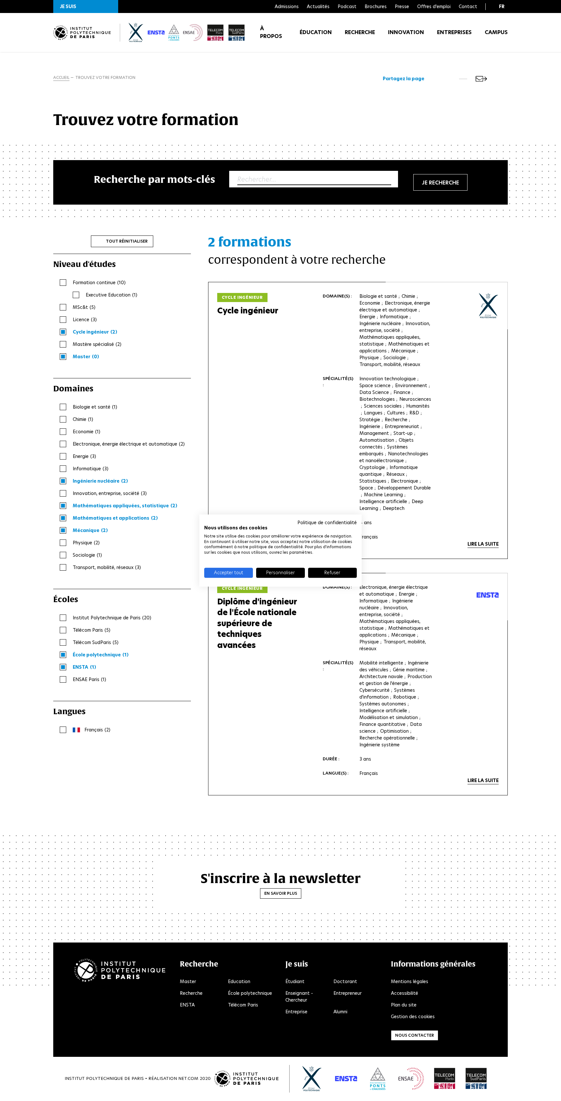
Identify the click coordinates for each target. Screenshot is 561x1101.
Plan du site (404, 1005)
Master (188, 981)
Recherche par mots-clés (154, 179)
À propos (271, 32)
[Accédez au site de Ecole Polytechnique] (312, 1078)
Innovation (406, 32)
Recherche (360, 32)
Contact (468, 6)
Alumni (340, 1011)
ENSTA (187, 1005)
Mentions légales (409, 981)
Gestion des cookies (413, 1016)
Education (239, 981)
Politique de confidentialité (327, 522)
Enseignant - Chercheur (299, 996)
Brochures (376, 6)
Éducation (316, 32)
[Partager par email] (481, 79)
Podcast (347, 6)
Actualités (318, 6)
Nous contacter (414, 1035)
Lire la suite (483, 544)
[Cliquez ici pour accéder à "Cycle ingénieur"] (489, 305)
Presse (402, 6)
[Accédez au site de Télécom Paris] (444, 1078)
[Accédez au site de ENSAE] (411, 1079)
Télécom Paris (243, 1005)
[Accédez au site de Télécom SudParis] (476, 1078)
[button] (85, 6)
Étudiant (295, 981)
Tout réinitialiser (127, 241)
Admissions (287, 6)
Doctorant (345, 981)
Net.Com (188, 1078)
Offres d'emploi (434, 6)
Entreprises (454, 32)
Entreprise (296, 1011)
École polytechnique (250, 993)
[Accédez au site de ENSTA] (346, 1079)
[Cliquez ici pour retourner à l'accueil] (82, 33)
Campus (496, 32)
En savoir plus (280, 893)
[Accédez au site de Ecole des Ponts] (377, 1078)
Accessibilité (404, 993)
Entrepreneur (347, 993)
